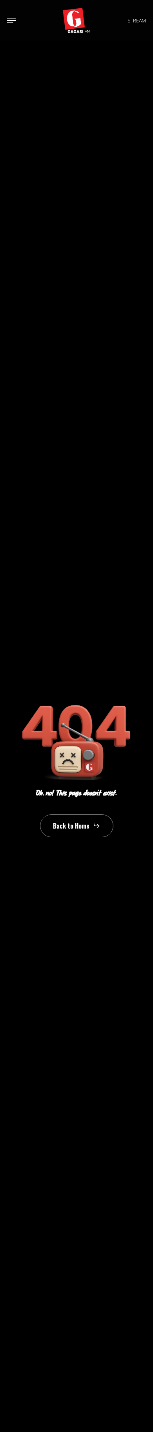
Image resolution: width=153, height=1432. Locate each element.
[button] (11, 20)
